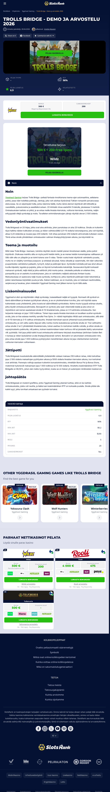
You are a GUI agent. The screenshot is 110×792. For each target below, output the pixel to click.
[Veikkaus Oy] (11, 762)
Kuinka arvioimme (54, 694)
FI (53, 735)
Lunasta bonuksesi (62, 115)
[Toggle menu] (5, 3)
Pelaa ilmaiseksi (54, 61)
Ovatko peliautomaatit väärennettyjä (54, 647)
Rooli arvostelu (80, 584)
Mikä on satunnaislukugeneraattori (54, 666)
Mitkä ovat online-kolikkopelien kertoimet (54, 657)
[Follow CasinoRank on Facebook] (38, 728)
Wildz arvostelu (28, 584)
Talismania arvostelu (28, 624)
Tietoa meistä (54, 685)
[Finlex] (26, 762)
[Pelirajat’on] (58, 762)
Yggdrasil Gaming (13, 197)
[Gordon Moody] (82, 762)
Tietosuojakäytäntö (54, 689)
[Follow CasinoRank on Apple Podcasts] (70, 728)
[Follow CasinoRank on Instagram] (44, 728)
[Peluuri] (39, 762)
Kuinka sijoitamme (54, 699)
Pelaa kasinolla (54, 53)
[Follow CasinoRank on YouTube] (57, 728)
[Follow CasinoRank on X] (51, 728)
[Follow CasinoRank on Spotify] (64, 728)
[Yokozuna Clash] (20, 503)
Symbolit (54, 652)
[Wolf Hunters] (59, 503)
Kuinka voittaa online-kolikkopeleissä (54, 662)
